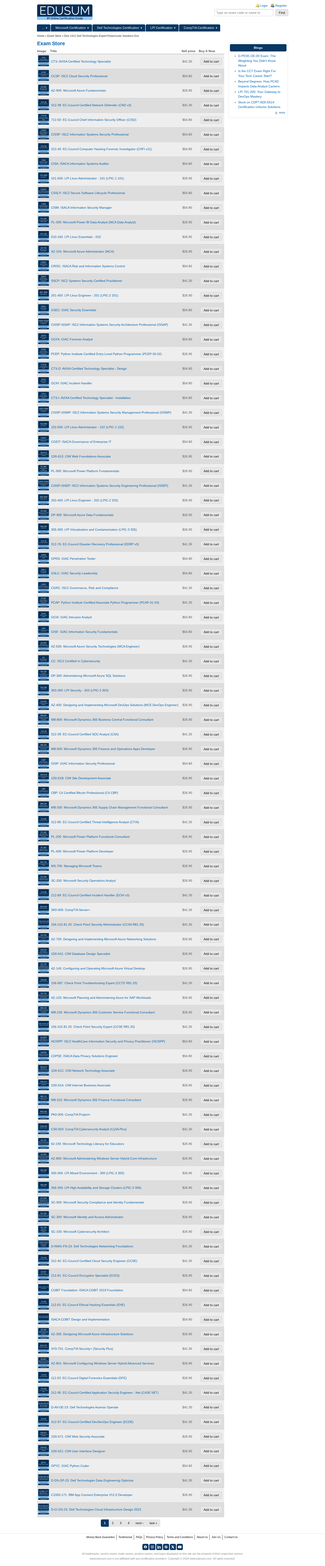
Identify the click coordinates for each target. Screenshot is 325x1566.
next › (139, 1523)
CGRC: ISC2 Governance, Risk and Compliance (84, 588)
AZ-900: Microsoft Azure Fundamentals (78, 90)
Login (264, 5)
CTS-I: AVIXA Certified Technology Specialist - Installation (91, 398)
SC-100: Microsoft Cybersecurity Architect (80, 1231)
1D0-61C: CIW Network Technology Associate (83, 1070)
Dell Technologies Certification (118, 27)
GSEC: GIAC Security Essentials (73, 310)
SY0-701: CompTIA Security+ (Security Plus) (82, 1348)
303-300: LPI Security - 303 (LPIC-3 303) (80, 690)
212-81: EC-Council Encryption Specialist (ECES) (85, 1275)
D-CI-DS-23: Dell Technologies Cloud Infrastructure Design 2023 (96, 1509)
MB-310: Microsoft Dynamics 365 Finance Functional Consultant (96, 1100)
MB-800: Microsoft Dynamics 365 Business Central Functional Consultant (102, 719)
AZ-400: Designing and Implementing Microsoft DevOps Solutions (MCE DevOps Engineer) (114, 705)
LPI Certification (161, 27)
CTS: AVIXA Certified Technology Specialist (81, 61)
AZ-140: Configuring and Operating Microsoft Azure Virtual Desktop (98, 968)
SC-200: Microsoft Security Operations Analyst (83, 880)
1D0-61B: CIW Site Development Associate (81, 778)
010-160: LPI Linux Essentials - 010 (76, 237)
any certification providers (151, 1558)
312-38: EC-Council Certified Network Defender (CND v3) (91, 105)
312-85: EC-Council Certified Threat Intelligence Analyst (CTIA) (95, 822)
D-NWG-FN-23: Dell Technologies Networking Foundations (92, 1246)
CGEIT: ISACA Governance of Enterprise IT (81, 442)
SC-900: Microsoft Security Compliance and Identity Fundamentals (97, 1202)
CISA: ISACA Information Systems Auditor (80, 163)
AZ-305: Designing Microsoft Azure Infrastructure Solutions (92, 1334)
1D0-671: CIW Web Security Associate (78, 1436)
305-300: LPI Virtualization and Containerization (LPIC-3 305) (94, 529)
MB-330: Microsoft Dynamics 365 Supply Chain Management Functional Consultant (109, 807)
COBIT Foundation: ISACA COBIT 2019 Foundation (87, 1290)
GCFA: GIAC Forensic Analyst (72, 339)
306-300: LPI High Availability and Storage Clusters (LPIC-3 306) (96, 1187)
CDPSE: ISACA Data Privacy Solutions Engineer (84, 1056)
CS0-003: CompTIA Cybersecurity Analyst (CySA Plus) (89, 1129)
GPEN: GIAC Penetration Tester (73, 558)
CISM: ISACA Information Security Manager (81, 207)
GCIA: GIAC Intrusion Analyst (71, 617)
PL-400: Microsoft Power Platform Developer (82, 851)
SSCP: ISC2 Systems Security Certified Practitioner (86, 281)
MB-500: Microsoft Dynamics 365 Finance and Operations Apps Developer (103, 749)
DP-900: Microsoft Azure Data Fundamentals (82, 515)
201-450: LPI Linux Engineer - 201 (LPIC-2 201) (84, 295)
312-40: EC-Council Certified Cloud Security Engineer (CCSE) (94, 1261)
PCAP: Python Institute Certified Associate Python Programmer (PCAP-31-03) (105, 602)
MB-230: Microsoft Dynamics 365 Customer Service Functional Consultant (103, 1012)
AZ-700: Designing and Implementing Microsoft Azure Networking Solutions (103, 939)
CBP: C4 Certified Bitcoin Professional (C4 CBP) (84, 793)
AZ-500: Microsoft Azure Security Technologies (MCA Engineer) (95, 646)
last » (153, 1523)
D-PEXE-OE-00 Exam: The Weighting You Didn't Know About (257, 60)
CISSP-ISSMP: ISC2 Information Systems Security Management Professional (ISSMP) (111, 412)
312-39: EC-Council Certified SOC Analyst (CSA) (85, 734)
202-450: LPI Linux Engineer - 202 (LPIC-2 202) (84, 500)
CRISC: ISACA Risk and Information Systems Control (88, 266)
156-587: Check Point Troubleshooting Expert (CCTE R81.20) (94, 983)
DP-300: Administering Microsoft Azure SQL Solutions (88, 675)
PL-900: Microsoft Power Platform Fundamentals (85, 471)
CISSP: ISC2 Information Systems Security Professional (90, 134)
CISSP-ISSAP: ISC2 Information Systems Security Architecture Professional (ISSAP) (109, 324)
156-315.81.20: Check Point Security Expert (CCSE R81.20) (93, 1026)
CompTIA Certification (199, 27)
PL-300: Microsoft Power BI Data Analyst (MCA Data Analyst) (93, 222)
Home (40, 35)
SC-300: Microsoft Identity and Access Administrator (87, 1217)
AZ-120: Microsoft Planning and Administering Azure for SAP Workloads (101, 997)
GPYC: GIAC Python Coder (70, 1466)
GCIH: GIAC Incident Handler (71, 383)
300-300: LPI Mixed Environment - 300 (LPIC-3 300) (87, 1173)
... (43, 27)
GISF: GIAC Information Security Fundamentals (84, 632)
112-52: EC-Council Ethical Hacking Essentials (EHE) (88, 1305)
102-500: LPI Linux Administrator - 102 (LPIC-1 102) (87, 427)
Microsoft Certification (70, 27)
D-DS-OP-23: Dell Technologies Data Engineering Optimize (92, 1480)
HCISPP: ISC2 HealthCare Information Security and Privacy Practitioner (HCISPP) (108, 1041)
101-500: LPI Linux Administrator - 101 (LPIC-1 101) (87, 178)
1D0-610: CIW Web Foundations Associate (81, 456)
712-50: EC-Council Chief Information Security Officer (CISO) (93, 120)
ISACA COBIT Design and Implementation (80, 1319)
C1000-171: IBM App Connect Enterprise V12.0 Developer (91, 1495)
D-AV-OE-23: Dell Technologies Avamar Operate (84, 1407)
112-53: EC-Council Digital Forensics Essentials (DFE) (89, 1378)
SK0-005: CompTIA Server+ (70, 910)
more (282, 112)
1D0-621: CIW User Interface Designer (78, 1451)
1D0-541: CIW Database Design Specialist (80, 954)
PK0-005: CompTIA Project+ (70, 1114)
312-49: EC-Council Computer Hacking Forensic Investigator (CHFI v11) (101, 149)
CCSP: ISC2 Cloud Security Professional (79, 76)
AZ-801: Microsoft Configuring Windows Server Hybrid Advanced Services (102, 1363)
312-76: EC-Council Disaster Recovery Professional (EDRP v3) (95, 544)
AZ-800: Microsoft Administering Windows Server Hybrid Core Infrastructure (104, 1158)
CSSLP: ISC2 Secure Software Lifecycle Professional (88, 193)
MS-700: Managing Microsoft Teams (76, 866)
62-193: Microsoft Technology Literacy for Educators (87, 1144)
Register (281, 5)
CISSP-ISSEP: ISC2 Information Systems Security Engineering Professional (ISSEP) (109, 485)
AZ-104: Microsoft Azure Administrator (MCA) (82, 251)
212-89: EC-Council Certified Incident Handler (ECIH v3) (90, 895)
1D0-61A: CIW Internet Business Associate (81, 1085)
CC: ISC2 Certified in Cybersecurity (75, 661)
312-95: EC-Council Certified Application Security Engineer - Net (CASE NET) (105, 1392)
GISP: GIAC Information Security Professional (83, 763)
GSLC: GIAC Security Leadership (74, 573)
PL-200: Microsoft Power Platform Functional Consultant (90, 836)
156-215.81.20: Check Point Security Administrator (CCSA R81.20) (97, 924)
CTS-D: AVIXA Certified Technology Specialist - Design (89, 368)
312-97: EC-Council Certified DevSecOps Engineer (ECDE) (92, 1422)
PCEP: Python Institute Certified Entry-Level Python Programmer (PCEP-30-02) (106, 354)
